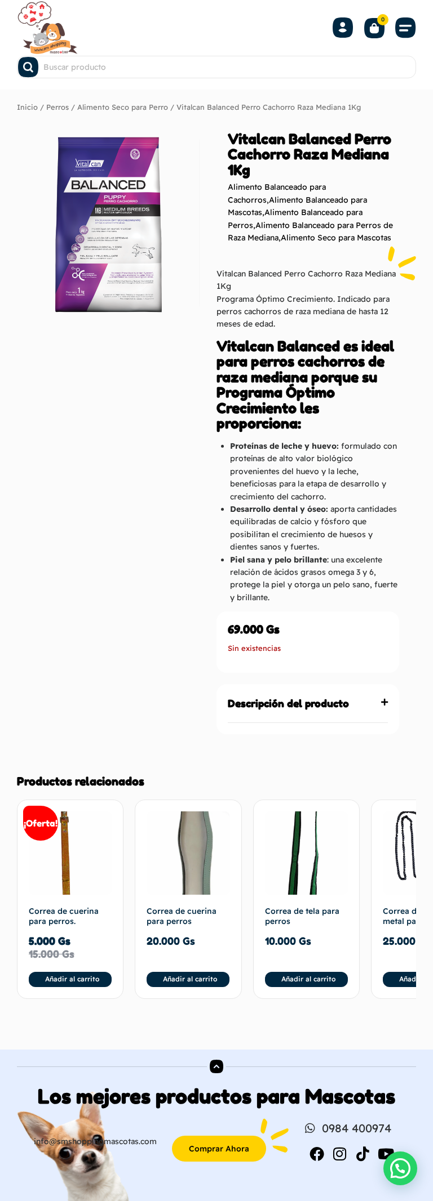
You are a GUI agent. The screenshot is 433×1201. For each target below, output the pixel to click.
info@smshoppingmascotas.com (95, 1141)
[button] (406, 27)
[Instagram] (340, 1153)
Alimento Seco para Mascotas (336, 238)
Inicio (27, 106)
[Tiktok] (363, 1153)
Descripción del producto (288, 703)
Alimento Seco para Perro (122, 106)
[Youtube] (386, 1153)
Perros (57, 106)
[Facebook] (317, 1153)
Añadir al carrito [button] (72, 979)
